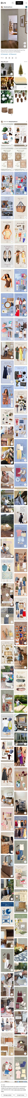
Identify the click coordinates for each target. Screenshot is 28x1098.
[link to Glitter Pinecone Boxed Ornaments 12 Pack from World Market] (20, 96)
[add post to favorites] (25, 46)
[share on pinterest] (9, 58)
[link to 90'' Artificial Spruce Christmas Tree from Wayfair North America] (7, 69)
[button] (26, 3)
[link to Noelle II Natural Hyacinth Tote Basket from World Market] (7, 110)
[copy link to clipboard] (16, 58)
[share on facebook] (6, 58)
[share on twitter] (12, 58)
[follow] (26, 7)
